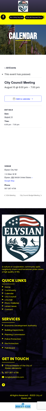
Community (10, 290)
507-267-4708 (12, 372)
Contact (9, 309)
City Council (10, 297)
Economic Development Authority (21, 326)
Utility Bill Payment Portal (34, 17)
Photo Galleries (12, 303)
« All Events (10, 67)
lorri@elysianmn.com (14, 377)
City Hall (8, 300)
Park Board (10, 348)
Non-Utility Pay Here (16, 17)
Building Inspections (14, 330)
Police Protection (13, 339)
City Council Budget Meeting (30, 195)
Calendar (9, 293)
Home (7, 287)
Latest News (10, 306)
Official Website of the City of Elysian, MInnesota (18, 366)
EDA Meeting (10, 195)
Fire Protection (12, 343)
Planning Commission (15, 335)
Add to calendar (23, 99)
